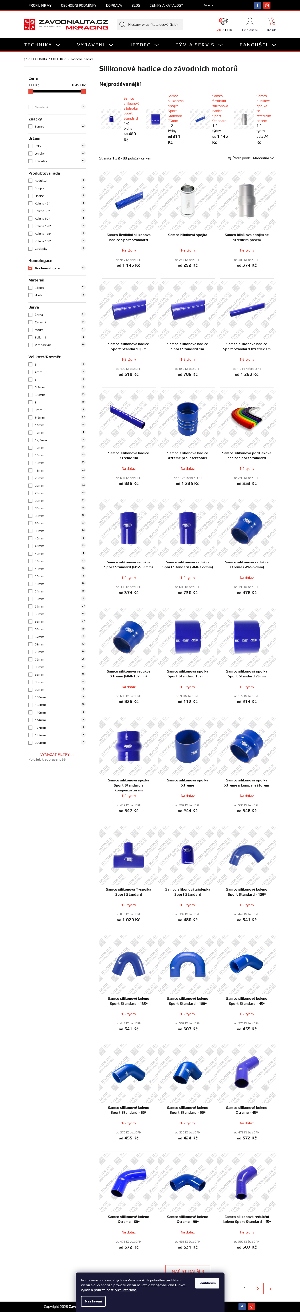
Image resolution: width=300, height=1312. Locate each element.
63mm (60, 621)
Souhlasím (207, 1283)
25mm (60, 493)
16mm (60, 455)
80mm (60, 667)
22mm (60, 485)
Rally (60, 146)
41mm (60, 546)
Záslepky (59, 248)
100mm (59, 697)
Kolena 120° (59, 226)
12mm (59, 432)
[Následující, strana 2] (258, 1288)
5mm (59, 379)
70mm (60, 652)
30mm (60, 508)
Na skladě (59, 107)
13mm (60, 447)
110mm (59, 712)
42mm (59, 553)
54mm (60, 591)
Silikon (60, 287)
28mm (60, 500)
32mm (60, 515)
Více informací (126, 1290)
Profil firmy (40, 5)
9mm (59, 410)
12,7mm (59, 440)
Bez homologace (60, 268)
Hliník (59, 295)
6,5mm (60, 395)
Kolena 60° (59, 211)
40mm (59, 538)
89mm (60, 682)
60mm (60, 614)
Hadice (59, 196)
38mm (60, 531)
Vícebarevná (60, 345)
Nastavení (93, 1301)
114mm (59, 720)
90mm (59, 689)
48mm (60, 568)
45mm (60, 561)
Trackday (60, 161)
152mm (59, 735)
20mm (60, 478)
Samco (60, 126)
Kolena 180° (59, 241)
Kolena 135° (59, 233)
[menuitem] (42, 44)
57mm (60, 606)
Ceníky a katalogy (166, 5)
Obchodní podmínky (78, 5)
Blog (135, 5)
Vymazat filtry (55, 754)
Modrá (60, 330)
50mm (59, 576)
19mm (60, 470)
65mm (60, 629)
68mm (60, 644)
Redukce (59, 180)
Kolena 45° (59, 203)
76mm (60, 659)
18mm (60, 462)
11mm (60, 425)
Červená (60, 322)
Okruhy (60, 153)
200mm (59, 742)
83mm (60, 674)
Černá (60, 315)
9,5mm (60, 417)
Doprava (114, 5)
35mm (60, 523)
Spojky (59, 188)
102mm (60, 704)
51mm (60, 584)
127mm (59, 727)
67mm (59, 637)
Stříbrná (59, 337)
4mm (59, 372)
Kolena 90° (59, 218)
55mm (59, 599)
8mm (60, 402)
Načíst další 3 (188, 1271)
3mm (59, 364)
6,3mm (59, 387)
